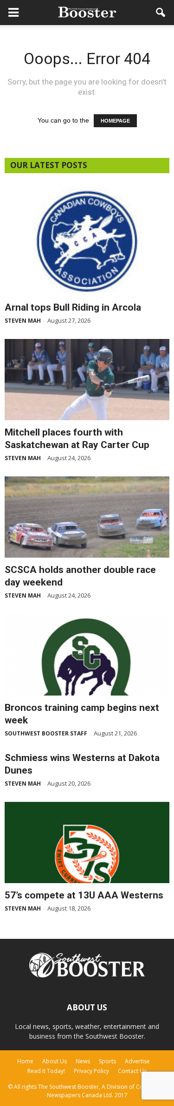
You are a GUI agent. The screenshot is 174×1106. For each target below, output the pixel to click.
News (83, 1061)
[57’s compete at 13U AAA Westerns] (87, 842)
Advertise (137, 1061)
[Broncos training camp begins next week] (87, 654)
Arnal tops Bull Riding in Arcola (73, 307)
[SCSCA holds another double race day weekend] (87, 517)
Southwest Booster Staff (46, 733)
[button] (161, 12)
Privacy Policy (91, 1071)
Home (25, 1061)
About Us (54, 1061)
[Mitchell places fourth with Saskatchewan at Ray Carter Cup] (87, 379)
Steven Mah (23, 321)
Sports (107, 1061)
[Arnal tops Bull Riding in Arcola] (87, 240)
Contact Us (132, 1071)
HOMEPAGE (115, 121)
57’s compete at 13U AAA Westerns (84, 895)
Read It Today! (46, 1071)
